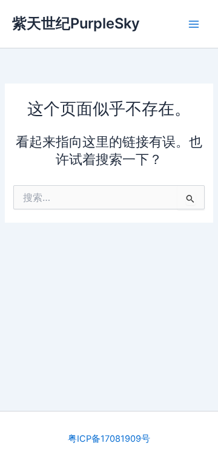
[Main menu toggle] (194, 23)
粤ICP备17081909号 (109, 438)
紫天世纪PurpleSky (76, 23)
